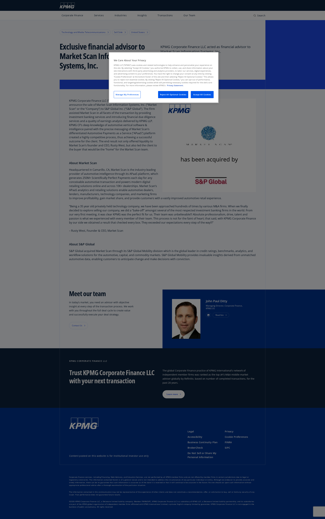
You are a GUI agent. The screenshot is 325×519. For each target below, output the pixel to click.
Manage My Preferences (127, 94)
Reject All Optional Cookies (173, 94)
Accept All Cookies (202, 94)
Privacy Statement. (175, 85)
